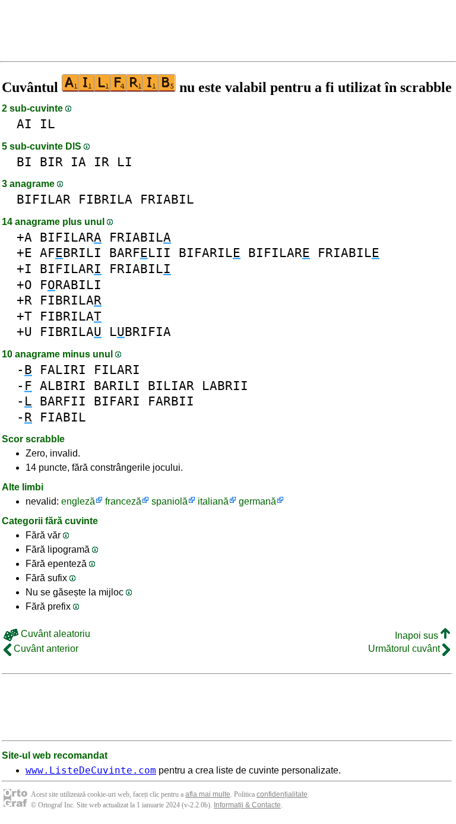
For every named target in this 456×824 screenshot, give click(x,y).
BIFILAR (44, 199)
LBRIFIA (140, 331)
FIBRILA (105, 199)
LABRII (225, 385)
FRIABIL (167, 199)
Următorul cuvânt (405, 649)
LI (124, 161)
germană (257, 501)
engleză (78, 501)
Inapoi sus (418, 635)
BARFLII (140, 252)
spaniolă (169, 501)
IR (101, 161)
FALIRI (63, 369)
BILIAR (171, 385)
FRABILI (71, 284)
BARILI (117, 385)
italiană (213, 501)
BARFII (63, 401)
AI (24, 123)
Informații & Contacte (247, 805)
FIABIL (63, 417)
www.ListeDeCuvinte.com (91, 770)
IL (47, 123)
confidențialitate (282, 794)
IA (78, 161)
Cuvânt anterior (44, 649)
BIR (51, 161)
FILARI (117, 369)
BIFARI (117, 401)
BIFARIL (209, 252)
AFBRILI (71, 252)
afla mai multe (207, 794)
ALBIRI (63, 385)
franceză (123, 501)
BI (24, 161)
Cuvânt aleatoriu (54, 634)
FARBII (171, 401)
